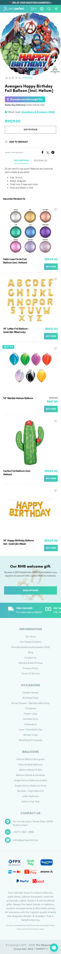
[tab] (40, 161)
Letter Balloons (30, 796)
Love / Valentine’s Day (30, 729)
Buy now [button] (51, 267)
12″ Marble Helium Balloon (18, 398)
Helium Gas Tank (30, 801)
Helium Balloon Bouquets (30, 759)
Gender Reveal (31, 692)
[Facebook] (43, 152)
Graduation (30, 724)
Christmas (30, 708)
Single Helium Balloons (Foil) (30, 785)
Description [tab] (21, 161)
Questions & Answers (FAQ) (38, 111)
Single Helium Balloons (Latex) (30, 780)
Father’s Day (30, 713)
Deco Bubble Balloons (30, 764)
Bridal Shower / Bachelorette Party (30, 703)
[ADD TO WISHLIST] (55, 209)
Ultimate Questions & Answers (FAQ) (30, 647)
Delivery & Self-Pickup (31, 662)
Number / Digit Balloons (30, 790)
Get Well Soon (30, 718)
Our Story (30, 636)
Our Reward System (30, 641)
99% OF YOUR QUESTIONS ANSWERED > (32, 2)
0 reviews (28, 77)
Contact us (30, 657)
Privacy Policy (30, 668)
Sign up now (30, 591)
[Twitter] (48, 152)
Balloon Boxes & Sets (30, 769)
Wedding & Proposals (30, 739)
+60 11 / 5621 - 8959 (23, 831)
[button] (33, 8)
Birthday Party (30, 697)
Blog (30, 652)
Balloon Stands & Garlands (30, 775)
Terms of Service (30, 673)
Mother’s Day (30, 734)
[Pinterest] (53, 152)
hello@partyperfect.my (25, 840)
